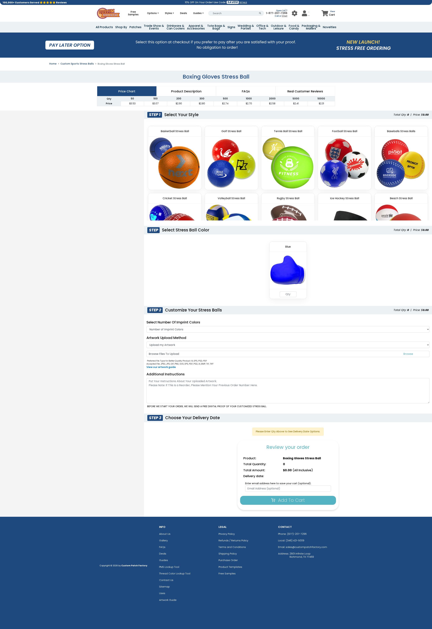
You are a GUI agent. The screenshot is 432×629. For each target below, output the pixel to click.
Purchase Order (228, 560)
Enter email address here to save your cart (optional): (278, 483)
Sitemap (164, 586)
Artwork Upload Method (166, 337)
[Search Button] (260, 13)
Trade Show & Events (154, 27)
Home (53, 63)
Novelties (329, 27)
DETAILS (243, 2)
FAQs (162, 547)
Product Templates (230, 567)
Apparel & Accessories (196, 27)
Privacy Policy (227, 534)
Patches (135, 27)
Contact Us (166, 580)
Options (152, 13)
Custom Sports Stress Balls (77, 63)
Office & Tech (262, 27)
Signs (231, 27)
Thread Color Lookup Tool (174, 573)
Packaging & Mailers (311, 27)
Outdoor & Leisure (278, 27)
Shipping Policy (228, 553)
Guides (197, 13)
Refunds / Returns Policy (233, 540)
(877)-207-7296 (297, 534)
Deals (183, 13)
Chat (284, 15)
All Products (104, 27)
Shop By (121, 27)
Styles (168, 13)
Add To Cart (291, 500)
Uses (162, 593)
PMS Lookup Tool (169, 567)
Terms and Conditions (232, 547)
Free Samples (133, 13)
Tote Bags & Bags (216, 27)
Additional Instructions (165, 374)
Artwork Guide (168, 600)
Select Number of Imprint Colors (173, 322)
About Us (164, 534)
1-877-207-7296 (276, 13)
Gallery (163, 540)
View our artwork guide (161, 367)
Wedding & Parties (246, 27)
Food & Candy (294, 27)
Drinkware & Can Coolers (176, 27)
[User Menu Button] (294, 13)
